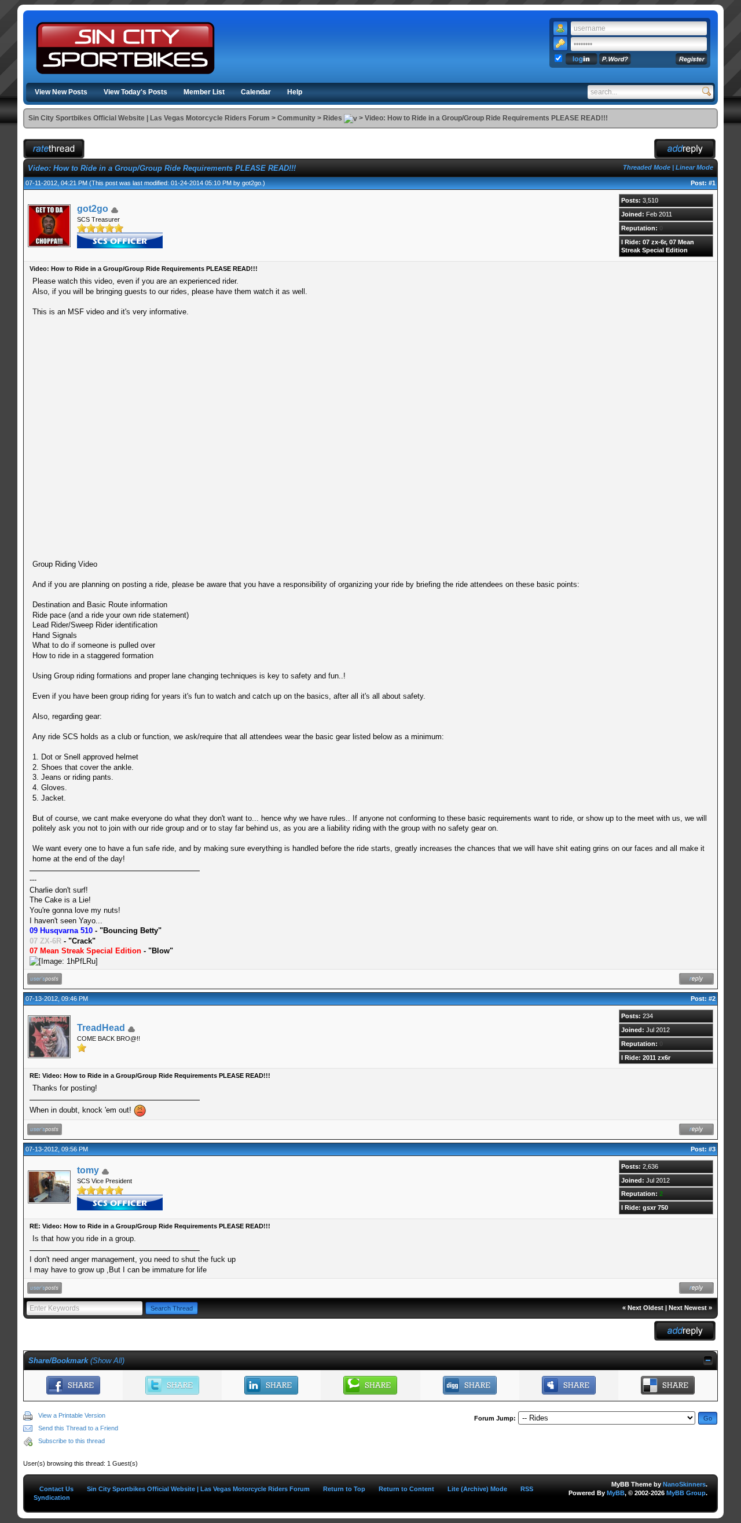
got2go (251, 182)
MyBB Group (686, 1492)
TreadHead (101, 1028)
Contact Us (56, 1488)
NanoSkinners (684, 1484)
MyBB (616, 1492)
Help (294, 92)
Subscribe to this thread (71, 1440)
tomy (88, 1170)
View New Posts (61, 92)
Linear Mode (694, 167)
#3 (712, 1149)
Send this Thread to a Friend (78, 1428)
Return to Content (406, 1488)
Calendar (256, 92)
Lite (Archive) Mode (477, 1488)
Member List (204, 92)
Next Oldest (645, 1307)
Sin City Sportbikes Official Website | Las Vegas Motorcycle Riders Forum (149, 118)
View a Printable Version (71, 1415)
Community (296, 118)
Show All (107, 1360)
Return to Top (344, 1488)
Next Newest (688, 1307)
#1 (712, 182)
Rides (332, 118)
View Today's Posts (135, 92)
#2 (712, 998)
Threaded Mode (646, 167)
